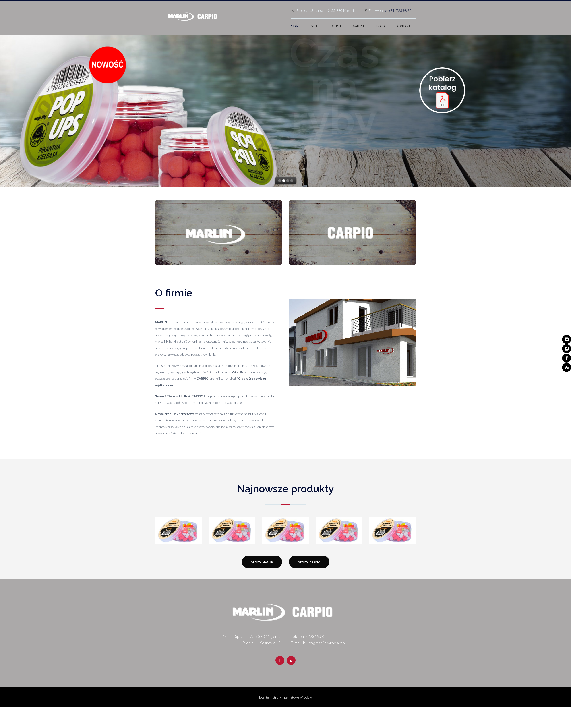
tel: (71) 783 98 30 (398, 10)
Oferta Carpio (309, 562)
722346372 (315, 636)
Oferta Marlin (262, 562)
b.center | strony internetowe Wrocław (285, 697)
